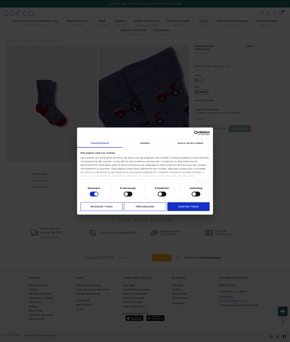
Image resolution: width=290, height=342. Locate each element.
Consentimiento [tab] (99, 142)
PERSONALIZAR (145, 206)
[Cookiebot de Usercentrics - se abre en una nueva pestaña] (196, 133)
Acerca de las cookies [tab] (190, 142)
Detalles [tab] (145, 142)
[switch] (128, 194)
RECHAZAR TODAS (101, 206)
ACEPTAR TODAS (188, 206)
